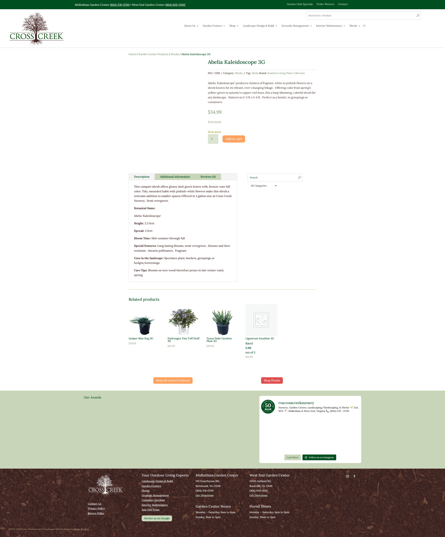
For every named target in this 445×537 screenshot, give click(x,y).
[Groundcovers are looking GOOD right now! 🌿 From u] (350, 423)
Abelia (255, 73)
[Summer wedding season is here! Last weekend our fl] (290, 446)
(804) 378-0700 (120, 4)
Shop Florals (272, 380)
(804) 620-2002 (175, 4)
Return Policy (96, 513)
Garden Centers (212, 26)
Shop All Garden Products (173, 380)
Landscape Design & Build (258, 26)
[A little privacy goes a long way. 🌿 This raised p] (310, 434)
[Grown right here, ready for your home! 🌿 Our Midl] (310, 423)
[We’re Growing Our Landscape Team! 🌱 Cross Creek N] (350, 434)
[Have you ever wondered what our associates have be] (270, 446)
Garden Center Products (153, 54)
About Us (189, 26)
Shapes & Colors (81, 529)
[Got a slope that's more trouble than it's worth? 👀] (290, 423)
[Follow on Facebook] (354, 476)
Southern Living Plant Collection (286, 73)
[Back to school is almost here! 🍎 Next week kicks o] (270, 434)
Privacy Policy (96, 508)
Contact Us (94, 503)
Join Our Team (151, 509)
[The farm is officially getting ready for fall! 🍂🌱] (330, 423)
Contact (343, 3)
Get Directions (205, 495)
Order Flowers (325, 3)
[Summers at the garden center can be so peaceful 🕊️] (270, 423)
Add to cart (234, 139)
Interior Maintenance (329, 26)
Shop (232, 26)
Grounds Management (295, 26)
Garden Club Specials (300, 3)
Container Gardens (153, 500)
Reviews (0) (208, 176)
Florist (353, 26)
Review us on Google (156, 518)
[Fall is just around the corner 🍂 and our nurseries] (290, 434)
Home (132, 54)
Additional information (175, 176)
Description (141, 176)
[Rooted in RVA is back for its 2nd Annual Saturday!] (330, 434)
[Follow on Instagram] (347, 476)
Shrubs (175, 54)
